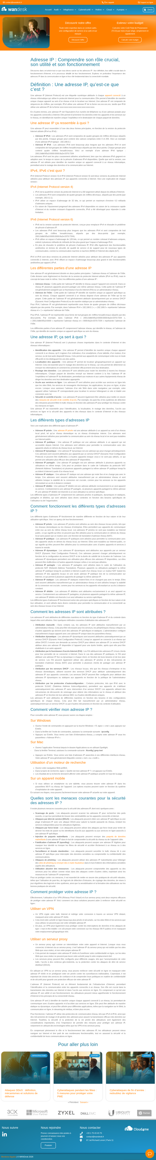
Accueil (48, 10)
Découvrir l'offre (78, 40)
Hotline (98, 10)
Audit (56, 10)
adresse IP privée (65, 430)
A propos (120, 10)
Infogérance (68, 10)
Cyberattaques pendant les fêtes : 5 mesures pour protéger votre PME (77, 1093)
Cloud (109, 10)
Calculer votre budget (130, 40)
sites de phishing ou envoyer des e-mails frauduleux (61, 863)
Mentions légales (8, 1157)
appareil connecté (113, 95)
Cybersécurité (84, 10)
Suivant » (84, 1102)
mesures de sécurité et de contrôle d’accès (58, 400)
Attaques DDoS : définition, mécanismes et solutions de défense (21, 1093)
